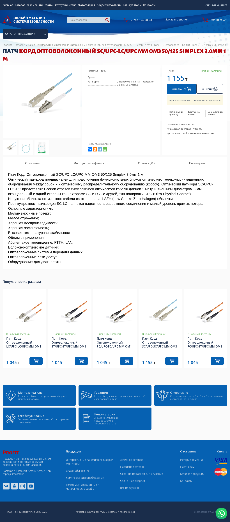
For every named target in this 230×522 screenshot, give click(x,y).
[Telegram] (100, 149)
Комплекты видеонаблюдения (85, 477)
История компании (192, 459)
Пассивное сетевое (132, 466)
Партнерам (187, 466)
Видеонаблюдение (77, 470)
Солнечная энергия (132, 480)
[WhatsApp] (105, 149)
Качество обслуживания (89, 511)
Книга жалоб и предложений (119, 511)
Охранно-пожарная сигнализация (141, 473)
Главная (8, 5)
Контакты (149, 5)
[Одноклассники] (95, 149)
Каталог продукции (192, 473)
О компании (35, 5)
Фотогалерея (86, 5)
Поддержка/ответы (109, 5)
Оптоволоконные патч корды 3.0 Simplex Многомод (135, 83)
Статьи (49, 5)
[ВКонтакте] (90, 149)
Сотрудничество (65, 5)
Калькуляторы (132, 5)
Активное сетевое (131, 459)
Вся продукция (129, 487)
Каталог (20, 5)
